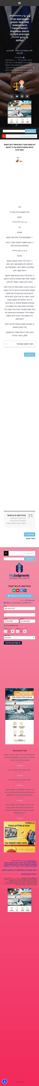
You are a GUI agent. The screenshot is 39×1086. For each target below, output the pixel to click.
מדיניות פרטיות (19, 1082)
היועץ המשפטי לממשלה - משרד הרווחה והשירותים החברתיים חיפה (20, 883)
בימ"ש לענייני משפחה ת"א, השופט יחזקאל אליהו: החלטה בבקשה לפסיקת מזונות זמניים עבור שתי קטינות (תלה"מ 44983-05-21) (19, 792)
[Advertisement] (19, 184)
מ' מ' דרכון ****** (11, 73)
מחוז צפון (9, 51)
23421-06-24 (27, 60)
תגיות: (33, 878)
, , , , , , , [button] (20, 881)
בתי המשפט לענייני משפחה (23, 51)
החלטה (30, 70)
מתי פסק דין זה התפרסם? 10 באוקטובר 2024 (19, 870)
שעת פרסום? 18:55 (28, 874)
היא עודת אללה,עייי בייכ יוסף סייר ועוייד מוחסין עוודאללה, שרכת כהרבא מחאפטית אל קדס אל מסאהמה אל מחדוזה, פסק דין (19, 757)
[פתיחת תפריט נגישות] (4, 1081)
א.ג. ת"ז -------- (18, 60)
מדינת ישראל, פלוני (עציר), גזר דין (19, 770)
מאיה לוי (18, 75)
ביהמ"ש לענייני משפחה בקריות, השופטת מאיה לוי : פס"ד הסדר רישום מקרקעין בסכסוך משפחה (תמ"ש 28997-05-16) (20, 879)
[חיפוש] (4, 136)
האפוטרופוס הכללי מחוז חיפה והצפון (16, 68)
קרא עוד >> (19, 765)
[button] (19, 3)
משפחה (18, 53)
